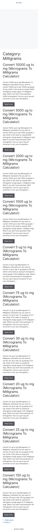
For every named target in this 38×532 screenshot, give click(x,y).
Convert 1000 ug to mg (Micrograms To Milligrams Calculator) (17, 207)
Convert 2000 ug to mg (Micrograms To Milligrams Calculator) (17, 161)
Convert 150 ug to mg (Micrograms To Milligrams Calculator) (17, 481)
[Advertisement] (19, 29)
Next (8, 522)
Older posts (9, 520)
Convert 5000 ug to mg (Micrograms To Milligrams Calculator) (17, 116)
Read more (9, 104)
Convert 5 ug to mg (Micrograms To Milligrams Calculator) (17, 253)
